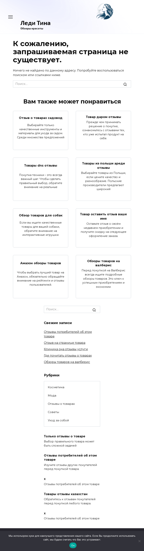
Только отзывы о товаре (64, 436)
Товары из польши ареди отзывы (103, 165)
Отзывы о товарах (61, 404)
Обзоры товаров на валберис (103, 263)
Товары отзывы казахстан (66, 494)
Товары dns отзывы (40, 165)
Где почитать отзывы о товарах (68, 355)
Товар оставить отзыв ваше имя (103, 216)
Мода (52, 395)
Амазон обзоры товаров (40, 263)
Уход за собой (58, 420)
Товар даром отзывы (103, 117)
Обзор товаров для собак (40, 215)
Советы (53, 412)
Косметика (56, 387)
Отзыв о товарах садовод (40, 118)
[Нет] (139, 541)
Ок (73, 545)
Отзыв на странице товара (64, 343)
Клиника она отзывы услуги (66, 349)
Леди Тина (35, 22)
